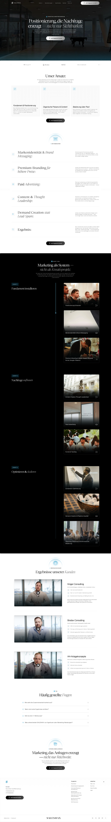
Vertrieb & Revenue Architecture (75, 788)
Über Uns (92, 783)
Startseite (73, 783)
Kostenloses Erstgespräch (77, 786)
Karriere (92, 786)
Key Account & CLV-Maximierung (76, 799)
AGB (91, 790)
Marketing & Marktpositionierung (76, 792)
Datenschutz (6, 818)
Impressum (13, 818)
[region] (38, 592)
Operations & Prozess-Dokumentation (76, 795)
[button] (38, 593)
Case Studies (93, 788)
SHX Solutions (74, 802)
